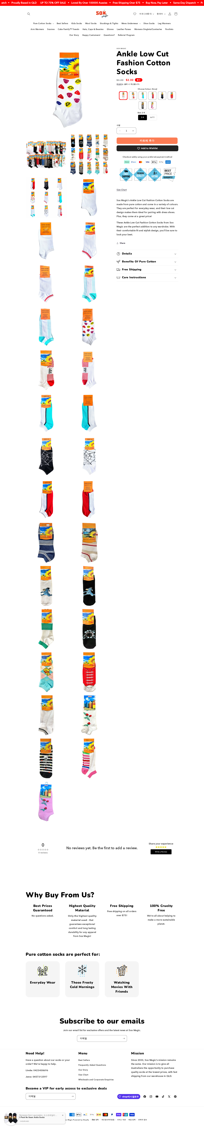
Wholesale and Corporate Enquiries (96, 1079)
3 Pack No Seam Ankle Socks (32, 1117)
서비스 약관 (121, 1120)
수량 (118, 125)
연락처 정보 (142, 1120)
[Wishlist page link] (134, 14)
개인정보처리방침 (107, 1120)
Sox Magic (68, 1120)
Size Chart (122, 190)
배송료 (119, 84)
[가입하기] (124, 1038)
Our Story (83, 1070)
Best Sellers (84, 1060)
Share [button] (122, 243)
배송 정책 (132, 1120)
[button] (29, 14)
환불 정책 (95, 1120)
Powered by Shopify (81, 1120)
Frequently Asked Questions (92, 1065)
